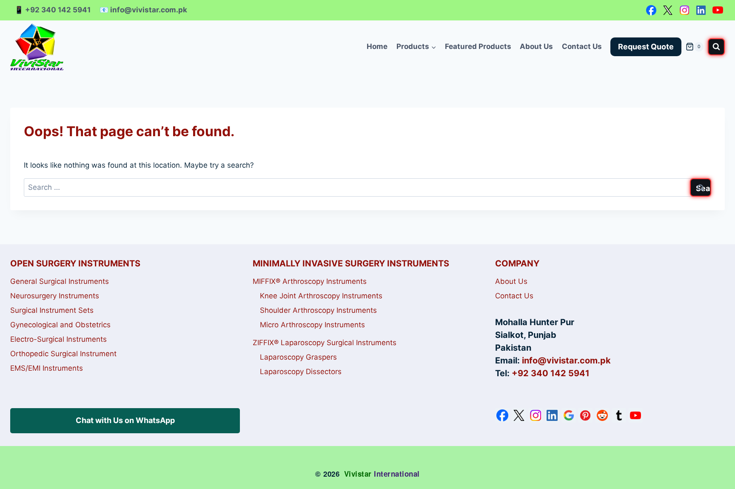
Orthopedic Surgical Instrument (63, 353)
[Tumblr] (619, 415)
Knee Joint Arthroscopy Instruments (321, 296)
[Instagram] (684, 10)
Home (377, 46)
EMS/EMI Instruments (46, 368)
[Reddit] (602, 415)
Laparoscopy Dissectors (301, 371)
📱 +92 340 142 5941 (52, 10)
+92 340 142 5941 (551, 373)
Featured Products (478, 46)
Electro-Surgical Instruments (58, 339)
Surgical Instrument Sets (52, 310)
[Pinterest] (585, 415)
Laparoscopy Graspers (298, 357)
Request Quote (646, 46)
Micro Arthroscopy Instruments (312, 324)
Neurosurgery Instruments (54, 296)
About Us (536, 46)
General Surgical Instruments (59, 281)
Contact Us (582, 46)
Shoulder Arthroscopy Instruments (318, 310)
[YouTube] (717, 10)
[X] (668, 10)
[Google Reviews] (568, 415)
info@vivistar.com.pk (566, 360)
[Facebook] (651, 10)
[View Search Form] (716, 46)
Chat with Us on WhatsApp (125, 420)
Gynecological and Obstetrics (60, 324)
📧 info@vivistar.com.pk (143, 10)
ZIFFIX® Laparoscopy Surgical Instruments (324, 342)
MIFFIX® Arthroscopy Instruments (310, 281)
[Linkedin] (701, 10)
